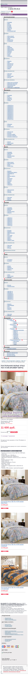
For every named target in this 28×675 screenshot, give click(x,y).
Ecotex (9, 24)
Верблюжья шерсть (12, 172)
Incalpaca (10, 259)
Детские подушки (11, 355)
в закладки (5, 436)
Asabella (10, 22)
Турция (15, 344)
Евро (9, 38)
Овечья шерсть (11, 176)
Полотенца (9, 319)
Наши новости (8, 632)
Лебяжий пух (11, 173)
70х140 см (15, 337)
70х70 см (10, 225)
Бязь (9, 46)
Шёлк (9, 68)
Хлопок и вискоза (12, 135)
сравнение (12, 436)
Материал (6, 263)
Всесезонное (11, 189)
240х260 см (10, 116)
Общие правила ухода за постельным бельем (14, 631)
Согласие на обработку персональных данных (14, 634)
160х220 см (10, 108)
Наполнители (7, 168)
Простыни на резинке (13, 82)
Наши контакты (8, 624)
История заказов (8, 640)
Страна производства (9, 71)
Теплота (6, 187)
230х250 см (10, 115)
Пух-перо (10, 235)
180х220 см (10, 110)
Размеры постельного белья (10, 630)
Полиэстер (10, 64)
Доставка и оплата (8, 625)
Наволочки (10, 86)
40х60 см (10, 219)
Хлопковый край (12, 31)
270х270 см (10, 119)
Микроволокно (11, 232)
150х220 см (10, 106)
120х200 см (10, 294)
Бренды (6, 19)
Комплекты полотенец (18, 330)
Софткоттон (11, 126)
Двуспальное (11, 163)
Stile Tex (10, 28)
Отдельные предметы (9, 79)
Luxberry (10, 27)
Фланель (10, 56)
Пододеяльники (11, 85)
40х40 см (10, 217)
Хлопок (9, 67)
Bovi (9, 23)
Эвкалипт (10, 184)
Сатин (9, 53)
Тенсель (10, 66)
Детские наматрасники (12, 352)
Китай (9, 75)
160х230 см (10, 109)
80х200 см (10, 291)
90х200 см (10, 292)
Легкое (9, 191)
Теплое (9, 192)
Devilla (14, 321)
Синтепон (10, 178)
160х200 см (10, 296)
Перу (9, 274)
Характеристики (6, 451)
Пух (9, 177)
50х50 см (10, 221)
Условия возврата (8, 626)
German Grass (11, 156)
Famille (9, 26)
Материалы (7, 58)
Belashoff (10, 153)
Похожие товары (16, 451)
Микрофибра (11, 49)
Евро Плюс (10, 39)
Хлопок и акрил (11, 134)
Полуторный (11, 36)
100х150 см (16, 338)
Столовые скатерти (11, 348)
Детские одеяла (11, 354)
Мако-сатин (10, 48)
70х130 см (15, 335)
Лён (9, 62)
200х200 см (10, 299)
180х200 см (10, 297)
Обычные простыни (12, 83)
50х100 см (15, 334)
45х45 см (10, 220)
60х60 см (10, 224)
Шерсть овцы (11, 240)
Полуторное (11, 162)
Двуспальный (11, 37)
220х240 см (10, 114)
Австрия (10, 73)
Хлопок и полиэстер (12, 136)
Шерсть (10, 183)
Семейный (10, 41)
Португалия (10, 76)
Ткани (5, 43)
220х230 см (10, 112)
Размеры (6, 33)
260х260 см (10, 117)
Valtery (9, 29)
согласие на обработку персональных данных (14, 671)
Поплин (9, 52)
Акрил (9, 266)
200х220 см (10, 111)
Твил (9, 54)
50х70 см (10, 222)
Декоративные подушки (9, 250)
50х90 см (15, 332)
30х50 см (15, 331)
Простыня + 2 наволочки (14, 87)
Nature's (10, 157)
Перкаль (10, 51)
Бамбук (9, 61)
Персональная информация (10, 639)
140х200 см (10, 295)
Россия (9, 77)
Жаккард (10, 47)
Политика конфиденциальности (11, 633)
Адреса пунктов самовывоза (10, 619)
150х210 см (10, 105)
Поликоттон (10, 63)
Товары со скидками (9, 618)
